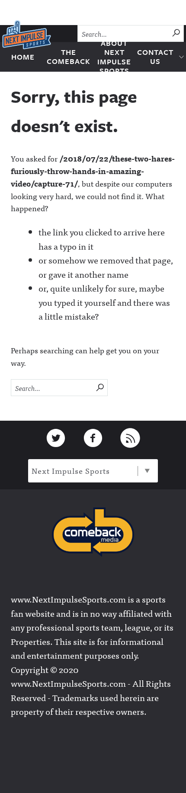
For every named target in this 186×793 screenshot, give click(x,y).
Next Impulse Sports (71, 470)
